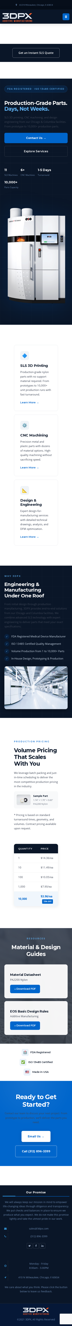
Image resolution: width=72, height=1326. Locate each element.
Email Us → (36, 1136)
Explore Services (36, 151)
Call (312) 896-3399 (36, 1151)
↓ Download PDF (25, 988)
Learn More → (29, 402)
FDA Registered (40, 1052)
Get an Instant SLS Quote (36, 53)
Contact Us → (36, 138)
